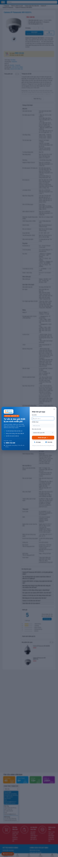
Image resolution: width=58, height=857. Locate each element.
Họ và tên (34, 415)
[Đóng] (54, 409)
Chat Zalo (49, 442)
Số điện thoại (35, 422)
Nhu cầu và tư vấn (36, 429)
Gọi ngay (38, 442)
